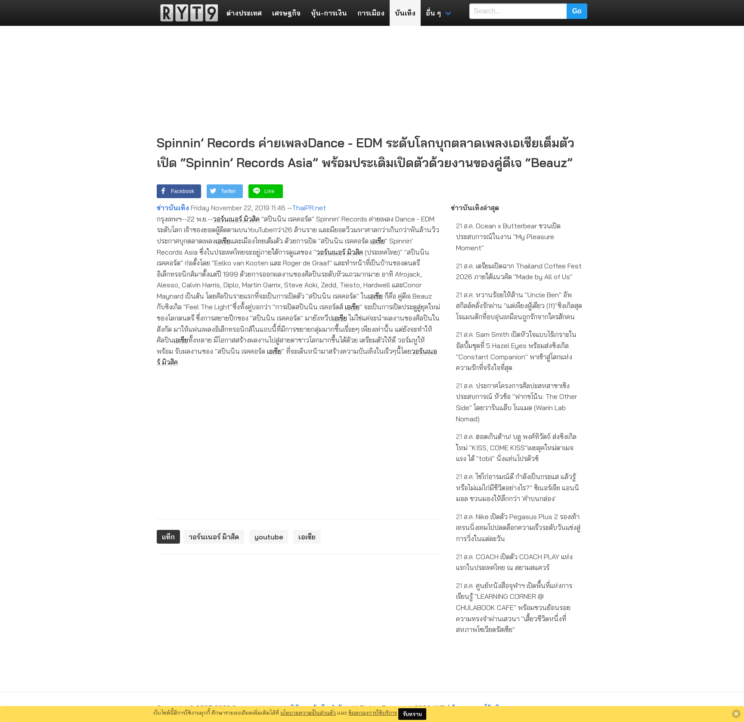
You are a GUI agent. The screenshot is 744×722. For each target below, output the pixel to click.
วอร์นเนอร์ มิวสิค (236, 219)
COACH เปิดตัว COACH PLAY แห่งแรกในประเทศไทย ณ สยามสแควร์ (514, 562)
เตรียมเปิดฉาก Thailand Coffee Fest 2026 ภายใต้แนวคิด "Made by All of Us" (519, 271)
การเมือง (370, 13)
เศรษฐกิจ (286, 13)
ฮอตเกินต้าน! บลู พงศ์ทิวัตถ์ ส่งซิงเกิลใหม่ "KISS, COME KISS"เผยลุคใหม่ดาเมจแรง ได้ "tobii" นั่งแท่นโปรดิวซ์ (516, 447)
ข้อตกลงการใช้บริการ (372, 712)
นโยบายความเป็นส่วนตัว (308, 712)
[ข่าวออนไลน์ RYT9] (186, 13)
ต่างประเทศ (244, 13)
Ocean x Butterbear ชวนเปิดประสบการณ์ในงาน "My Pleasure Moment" (508, 236)
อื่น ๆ (433, 13)
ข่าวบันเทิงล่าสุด (475, 207)
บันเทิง (405, 13)
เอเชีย (223, 241)
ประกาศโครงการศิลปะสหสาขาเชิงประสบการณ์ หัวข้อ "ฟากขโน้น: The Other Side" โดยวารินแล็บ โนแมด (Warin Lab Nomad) (516, 402)
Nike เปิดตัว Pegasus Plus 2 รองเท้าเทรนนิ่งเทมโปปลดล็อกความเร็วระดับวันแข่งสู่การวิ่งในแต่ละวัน (518, 527)
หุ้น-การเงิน (329, 13)
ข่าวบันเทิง (173, 207)
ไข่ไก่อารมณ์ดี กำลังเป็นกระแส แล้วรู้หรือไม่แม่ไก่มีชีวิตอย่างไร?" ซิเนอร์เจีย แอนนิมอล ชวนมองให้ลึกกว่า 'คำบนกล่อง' (517, 487)
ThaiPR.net (309, 207)
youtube (268, 536)
